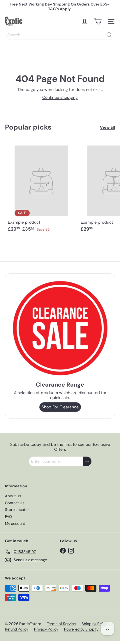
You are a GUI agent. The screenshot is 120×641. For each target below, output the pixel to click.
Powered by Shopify (81, 629)
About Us (13, 495)
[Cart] (98, 21)
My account (15, 523)
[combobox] (60, 35)
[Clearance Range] (60, 328)
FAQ (8, 516)
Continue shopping (60, 97)
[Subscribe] (87, 461)
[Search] (109, 35)
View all (107, 127)
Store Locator (17, 509)
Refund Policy (16, 629)
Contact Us (14, 502)
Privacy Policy (46, 629)
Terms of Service (61, 623)
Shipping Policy (95, 623)
